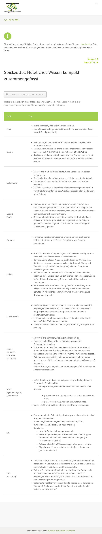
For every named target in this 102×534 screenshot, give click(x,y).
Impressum (51, 531)
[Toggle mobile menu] (96, 4)
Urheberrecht (70, 531)
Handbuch (85, 44)
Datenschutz (60, 531)
